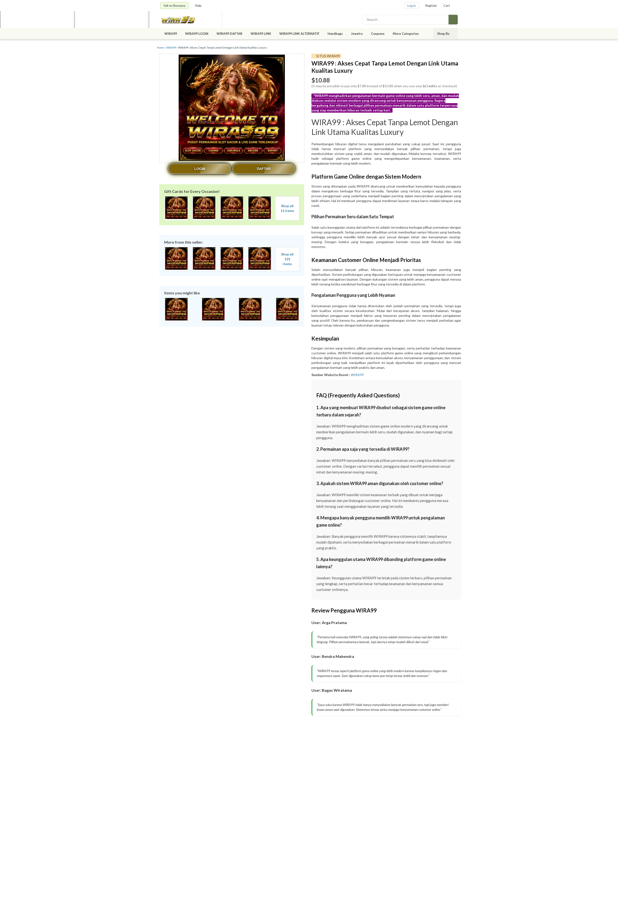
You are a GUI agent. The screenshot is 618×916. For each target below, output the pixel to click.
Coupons (378, 34)
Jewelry (357, 34)
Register (431, 5)
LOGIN (199, 169)
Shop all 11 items (287, 208)
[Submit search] (453, 19)
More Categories (406, 34)
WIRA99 (170, 34)
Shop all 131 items (287, 259)
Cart (446, 5)
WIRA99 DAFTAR (229, 34)
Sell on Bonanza (174, 5)
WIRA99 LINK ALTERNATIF (299, 34)
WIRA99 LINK (261, 34)
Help (198, 5)
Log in (411, 5)
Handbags (335, 34)
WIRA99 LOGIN (196, 34)
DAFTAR (264, 169)
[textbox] (406, 19)
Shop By (443, 34)
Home (160, 47)
